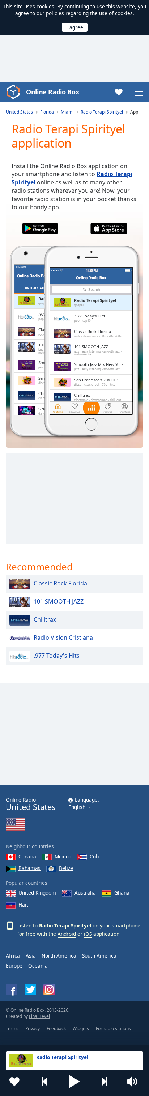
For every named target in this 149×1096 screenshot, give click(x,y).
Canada (27, 856)
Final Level (39, 1016)
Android (67, 933)
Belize (66, 868)
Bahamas (29, 868)
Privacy (32, 1028)
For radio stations (113, 1028)
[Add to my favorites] (14, 1081)
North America (59, 955)
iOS (88, 933)
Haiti (24, 904)
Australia (85, 892)
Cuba (96, 856)
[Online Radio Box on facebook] (11, 989)
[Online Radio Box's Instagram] (49, 989)
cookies (45, 6)
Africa (13, 955)
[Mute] (134, 1081)
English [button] (76, 807)
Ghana (121, 892)
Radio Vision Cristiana (63, 638)
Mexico (63, 856)
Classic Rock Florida (60, 584)
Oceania (38, 965)
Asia (31, 955)
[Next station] (104, 1081)
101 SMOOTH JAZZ (59, 602)
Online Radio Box (52, 92)
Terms (12, 1028)
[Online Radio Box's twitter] (30, 989)
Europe (14, 965)
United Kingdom (37, 892)
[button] (74, 1081)
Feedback (56, 1028)
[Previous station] (44, 1081)
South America (99, 955)
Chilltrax (45, 620)
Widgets (81, 1028)
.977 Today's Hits (57, 656)
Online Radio (30, 804)
